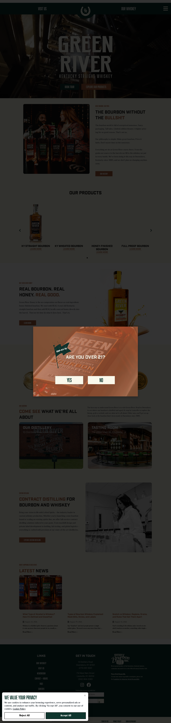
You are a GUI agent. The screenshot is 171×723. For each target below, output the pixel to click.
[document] (85, 361)
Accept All (65, 715)
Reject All (24, 715)
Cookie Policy (19, 709)
